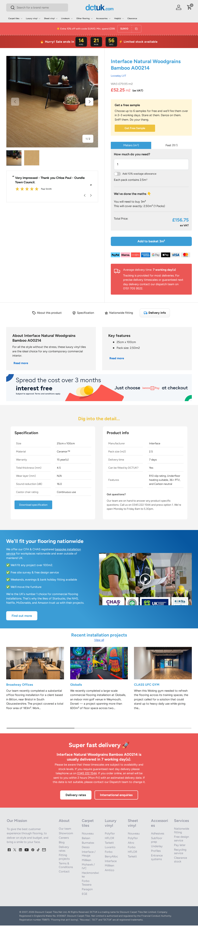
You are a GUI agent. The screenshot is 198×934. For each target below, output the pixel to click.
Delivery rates (76, 795)
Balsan (86, 838)
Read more (21, 363)
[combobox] (37, 7)
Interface (111, 861)
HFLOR (109, 838)
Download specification (33, 504)
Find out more (22, 616)
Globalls (76, 684)
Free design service (181, 838)
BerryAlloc (111, 856)
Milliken (86, 860)
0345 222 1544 (87, 773)
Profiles (156, 851)
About (64, 820)
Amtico (109, 870)
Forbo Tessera (86, 882)
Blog (62, 842)
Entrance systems (157, 857)
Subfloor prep (156, 840)
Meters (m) (131, 145)
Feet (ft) (172, 145)
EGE (84, 894)
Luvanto (110, 847)
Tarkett (109, 842)
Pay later (179, 845)
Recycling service (180, 851)
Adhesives (157, 833)
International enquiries (116, 795)
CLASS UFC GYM (146, 684)
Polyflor (110, 833)
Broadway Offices (19, 684)
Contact (64, 871)
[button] (189, 7)
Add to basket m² (151, 241)
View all (99, 640)
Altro (131, 842)
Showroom (66, 833)
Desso (86, 847)
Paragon (87, 889)
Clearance (132, 18)
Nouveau (88, 833)
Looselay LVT (118, 75)
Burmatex (88, 842)
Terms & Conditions (66, 865)
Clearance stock (180, 859)
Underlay (157, 846)
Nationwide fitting (181, 830)
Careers (64, 837)
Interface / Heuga (89, 853)
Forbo (109, 852)
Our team (65, 828)
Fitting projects (64, 856)
